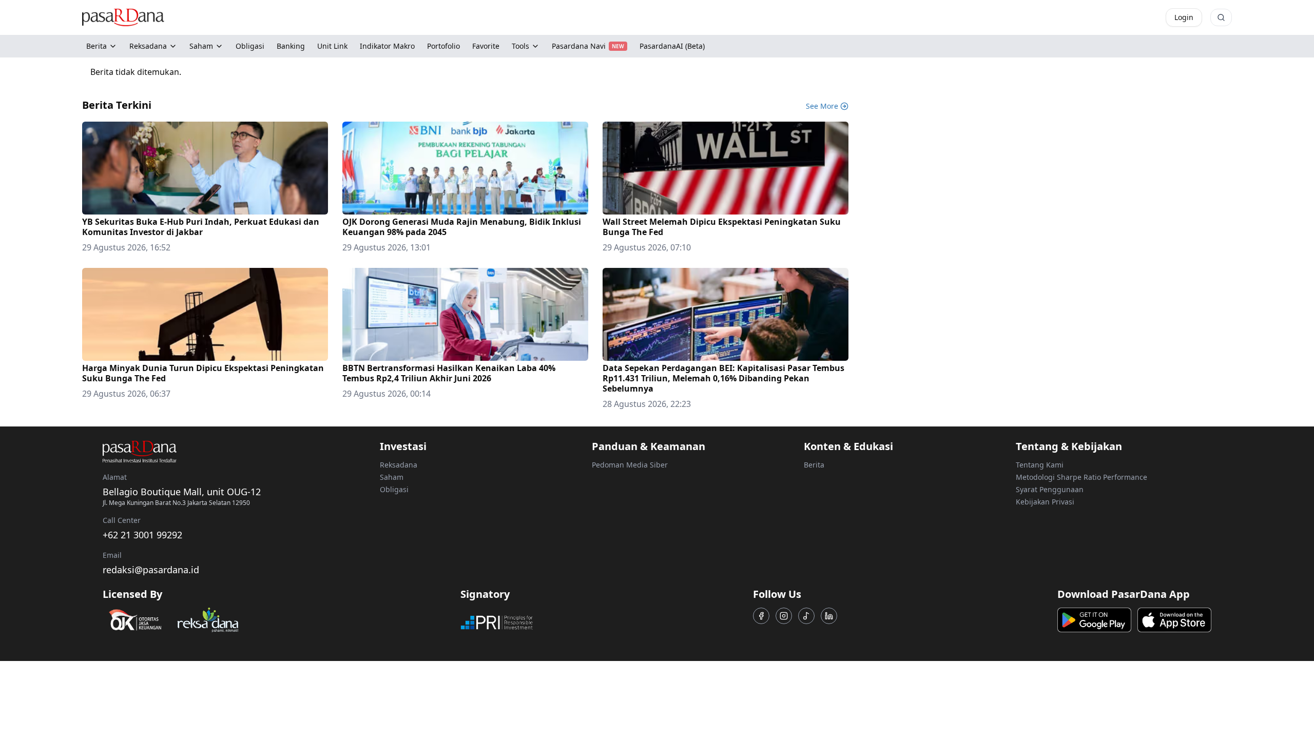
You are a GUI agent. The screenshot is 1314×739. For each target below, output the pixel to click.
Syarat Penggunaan (1050, 489)
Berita (96, 46)
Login (1183, 17)
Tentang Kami (1040, 465)
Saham (201, 46)
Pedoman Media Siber (630, 465)
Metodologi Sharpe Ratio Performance (1081, 477)
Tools (520, 46)
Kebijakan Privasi (1045, 502)
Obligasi (394, 489)
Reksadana (148, 46)
